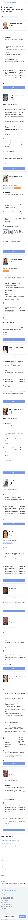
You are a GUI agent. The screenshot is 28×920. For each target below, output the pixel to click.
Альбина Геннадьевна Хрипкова (17, 676)
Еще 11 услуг (7, 313)
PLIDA (3, 849)
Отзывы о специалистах (6, 904)
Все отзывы (5, 163)
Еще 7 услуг (7, 221)
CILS (22, 846)
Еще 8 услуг (7, 146)
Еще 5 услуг (7, 659)
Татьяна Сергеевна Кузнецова (16, 347)
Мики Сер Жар (12, 588)
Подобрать (22, 916)
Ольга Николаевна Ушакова (15, 259)
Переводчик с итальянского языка (9, 860)
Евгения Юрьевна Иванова (15, 480)
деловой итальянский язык (7, 843)
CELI (18, 846)
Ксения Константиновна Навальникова (15, 772)
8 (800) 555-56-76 (8, 898)
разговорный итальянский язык (8, 846)
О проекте (3, 908)
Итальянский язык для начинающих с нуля (10, 854)
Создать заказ (4, 900)
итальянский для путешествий (13, 849)
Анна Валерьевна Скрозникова (16, 409)
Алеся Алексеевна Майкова (15, 531)
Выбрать (14, 87)
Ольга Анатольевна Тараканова (16, 95)
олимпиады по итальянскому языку (9, 851)
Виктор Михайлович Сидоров (16, 23)
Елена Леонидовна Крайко (15, 176)
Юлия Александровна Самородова (17, 618)
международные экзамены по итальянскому (11, 840)
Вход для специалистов (6, 906)
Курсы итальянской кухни (7, 857)
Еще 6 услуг (7, 811)
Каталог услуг (4, 902)
